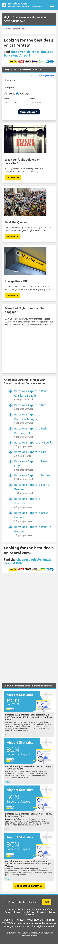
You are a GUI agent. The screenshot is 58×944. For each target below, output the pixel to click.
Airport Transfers (44, 909)
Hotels (17, 912)
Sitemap (30, 915)
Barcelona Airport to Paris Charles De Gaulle (30, 395)
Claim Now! (13, 178)
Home (11, 909)
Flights (19, 909)
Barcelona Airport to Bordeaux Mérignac (27, 418)
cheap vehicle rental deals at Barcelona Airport (28, 53)
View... (8, 734)
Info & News (28, 912)
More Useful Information (29, 886)
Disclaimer (41, 912)
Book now (12, 237)
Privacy (52, 912)
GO (47, 902)
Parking (8, 912)
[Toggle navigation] (52, 5)
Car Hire (29, 909)
